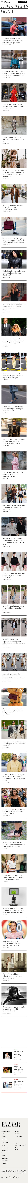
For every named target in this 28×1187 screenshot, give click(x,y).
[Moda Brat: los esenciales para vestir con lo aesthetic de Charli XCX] (14, 259)
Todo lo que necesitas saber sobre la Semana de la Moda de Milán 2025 (13, 106)
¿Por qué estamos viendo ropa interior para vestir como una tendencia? (14, 575)
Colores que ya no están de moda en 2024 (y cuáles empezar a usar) (13, 474)
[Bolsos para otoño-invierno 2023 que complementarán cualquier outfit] (14, 697)
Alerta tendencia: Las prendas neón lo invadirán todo (18, 1069)
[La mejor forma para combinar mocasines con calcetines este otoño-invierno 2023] (14, 627)
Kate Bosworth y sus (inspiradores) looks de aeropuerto (19, 1084)
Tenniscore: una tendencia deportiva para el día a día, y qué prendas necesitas (13, 877)
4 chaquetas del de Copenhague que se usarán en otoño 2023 (14, 743)
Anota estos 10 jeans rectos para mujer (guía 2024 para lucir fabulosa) (13, 408)
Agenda (16, 1064)
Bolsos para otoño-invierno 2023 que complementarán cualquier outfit (13, 710)
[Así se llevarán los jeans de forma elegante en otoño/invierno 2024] (14, 193)
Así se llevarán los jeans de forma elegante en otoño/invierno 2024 (13, 207)
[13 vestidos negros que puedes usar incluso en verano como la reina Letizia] (14, 797)
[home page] (7, 2)
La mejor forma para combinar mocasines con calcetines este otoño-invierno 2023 (14, 642)
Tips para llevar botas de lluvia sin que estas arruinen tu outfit (13, 139)
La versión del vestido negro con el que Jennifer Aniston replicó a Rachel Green (14, 307)
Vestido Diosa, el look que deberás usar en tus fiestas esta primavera (12, 976)
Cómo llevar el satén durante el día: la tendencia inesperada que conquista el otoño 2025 (14, 73)
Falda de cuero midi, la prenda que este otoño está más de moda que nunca (13, 40)
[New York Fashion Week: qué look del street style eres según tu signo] (14, 493)
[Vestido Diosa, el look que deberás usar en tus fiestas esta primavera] (14, 962)
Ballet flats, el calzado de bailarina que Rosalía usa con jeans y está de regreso (14, 844)
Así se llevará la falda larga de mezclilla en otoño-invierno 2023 (14, 608)
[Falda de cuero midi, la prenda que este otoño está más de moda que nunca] (14, 26)
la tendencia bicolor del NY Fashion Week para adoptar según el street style (14, 541)
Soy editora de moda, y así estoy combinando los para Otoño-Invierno (14, 240)
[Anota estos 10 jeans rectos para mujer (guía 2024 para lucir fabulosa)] (14, 394)
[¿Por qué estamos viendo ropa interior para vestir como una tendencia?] (14, 561)
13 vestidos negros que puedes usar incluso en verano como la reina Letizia (14, 811)
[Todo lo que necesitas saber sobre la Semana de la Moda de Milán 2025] (14, 92)
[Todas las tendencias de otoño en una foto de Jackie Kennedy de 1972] (14, 995)
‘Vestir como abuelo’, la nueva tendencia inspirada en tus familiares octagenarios (14, 441)
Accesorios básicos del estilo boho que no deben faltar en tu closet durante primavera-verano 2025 (13, 173)
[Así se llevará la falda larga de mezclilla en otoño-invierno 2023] (14, 594)
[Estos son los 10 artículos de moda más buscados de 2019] (7, 1055)
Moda (15, 1050)
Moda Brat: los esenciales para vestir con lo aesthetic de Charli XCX (14, 273)
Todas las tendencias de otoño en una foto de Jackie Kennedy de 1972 (14, 1009)
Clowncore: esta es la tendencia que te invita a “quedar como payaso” (12, 943)
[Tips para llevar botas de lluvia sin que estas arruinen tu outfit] (14, 125)
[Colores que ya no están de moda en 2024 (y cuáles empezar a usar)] (14, 460)
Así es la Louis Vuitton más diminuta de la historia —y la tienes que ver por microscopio (14, 910)
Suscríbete (22, 2)
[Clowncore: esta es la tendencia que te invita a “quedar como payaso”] (14, 929)
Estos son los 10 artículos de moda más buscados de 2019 (18, 1054)
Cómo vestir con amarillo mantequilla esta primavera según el (13, 375)
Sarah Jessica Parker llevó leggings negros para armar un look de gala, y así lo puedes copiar (13, 342)
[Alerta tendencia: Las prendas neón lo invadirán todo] (7, 1070)
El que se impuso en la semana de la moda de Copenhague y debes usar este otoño (14, 777)
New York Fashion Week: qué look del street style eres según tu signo (14, 507)
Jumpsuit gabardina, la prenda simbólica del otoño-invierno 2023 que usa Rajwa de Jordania (13, 677)
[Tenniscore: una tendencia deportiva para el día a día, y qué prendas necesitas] (14, 863)
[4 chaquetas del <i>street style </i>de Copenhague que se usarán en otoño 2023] (14, 729)
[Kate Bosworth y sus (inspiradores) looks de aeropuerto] (7, 1085)
